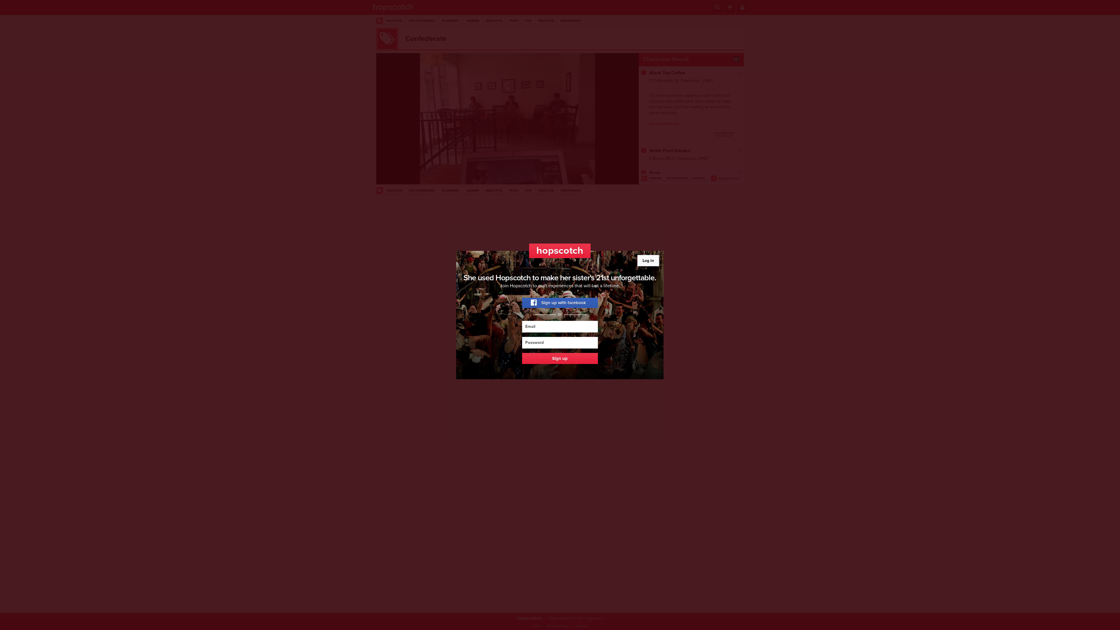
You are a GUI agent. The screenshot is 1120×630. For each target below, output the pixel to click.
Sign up (560, 358)
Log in (648, 260)
